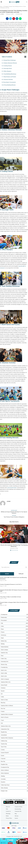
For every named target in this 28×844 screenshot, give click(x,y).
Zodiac (14, 696)
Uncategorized (14, 614)
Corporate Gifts (18, 811)
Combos (14, 749)
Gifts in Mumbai (14, 788)
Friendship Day (14, 667)
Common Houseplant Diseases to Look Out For (11, 584)
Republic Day (14, 732)
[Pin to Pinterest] (13, 18)
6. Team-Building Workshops (9, 74)
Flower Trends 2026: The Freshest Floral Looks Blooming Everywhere (13, 578)
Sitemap (16, 815)
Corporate (14, 758)
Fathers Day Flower (14, 785)
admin (2, 14)
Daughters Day (14, 764)
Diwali (14, 638)
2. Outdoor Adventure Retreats (10, 63)
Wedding (14, 776)
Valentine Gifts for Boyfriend (14, 737)
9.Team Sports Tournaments (9, 82)
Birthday (14, 643)
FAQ (7, 809)
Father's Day (14, 658)
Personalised (14, 620)
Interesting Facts (14, 661)
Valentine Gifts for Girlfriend (14, 705)
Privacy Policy (9, 818)
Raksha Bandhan (14, 646)
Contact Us (8, 811)
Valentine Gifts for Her (14, 682)
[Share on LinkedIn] (17, 18)
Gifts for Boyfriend (14, 773)
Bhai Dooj (14, 702)
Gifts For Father (14, 699)
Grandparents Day (14, 767)
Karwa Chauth (14, 685)
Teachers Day (14, 743)
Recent (7, 573)
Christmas (14, 688)
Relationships (14, 617)
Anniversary (14, 635)
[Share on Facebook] (7, 18)
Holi (14, 723)
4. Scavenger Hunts (7, 68)
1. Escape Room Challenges (9, 60)
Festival (14, 711)
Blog (16, 813)
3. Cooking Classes (7, 65)
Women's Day (14, 664)
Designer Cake (14, 790)
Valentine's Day (14, 652)
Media (7, 815)
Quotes (14, 755)
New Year (14, 708)
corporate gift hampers (12, 487)
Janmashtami (14, 735)
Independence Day (14, 729)
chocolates (14, 779)
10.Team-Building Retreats (9, 84)
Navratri (14, 690)
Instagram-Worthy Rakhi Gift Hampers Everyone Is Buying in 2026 (14, 590)
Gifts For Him (14, 676)
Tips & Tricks (14, 746)
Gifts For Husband (14, 679)
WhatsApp (8, 813)
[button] (1, 537)
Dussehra (14, 782)
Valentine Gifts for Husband (14, 714)
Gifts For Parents (14, 717)
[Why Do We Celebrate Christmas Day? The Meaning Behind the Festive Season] (14, 534)
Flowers (14, 632)
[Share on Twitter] (10, 18)
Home (1, 6)
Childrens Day (14, 740)
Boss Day (14, 761)
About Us (8, 806)
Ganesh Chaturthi (14, 752)
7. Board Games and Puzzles (9, 76)
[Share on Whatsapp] (20, 18)
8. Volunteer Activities (8, 79)
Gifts (14, 623)
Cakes (14, 626)
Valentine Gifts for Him (14, 726)
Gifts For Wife (14, 673)
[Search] (26, 2)
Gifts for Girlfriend (14, 770)
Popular (21, 573)
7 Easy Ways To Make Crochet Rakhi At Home (10, 597)
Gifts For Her (14, 670)
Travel (14, 720)
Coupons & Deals (18, 806)
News (14, 655)
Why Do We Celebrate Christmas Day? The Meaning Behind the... (14, 545)
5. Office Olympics (7, 71)
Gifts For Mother (14, 649)
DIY (14, 693)
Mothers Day (14, 641)
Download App (18, 809)
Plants (14, 629)
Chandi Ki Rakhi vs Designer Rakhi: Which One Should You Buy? (13, 603)
